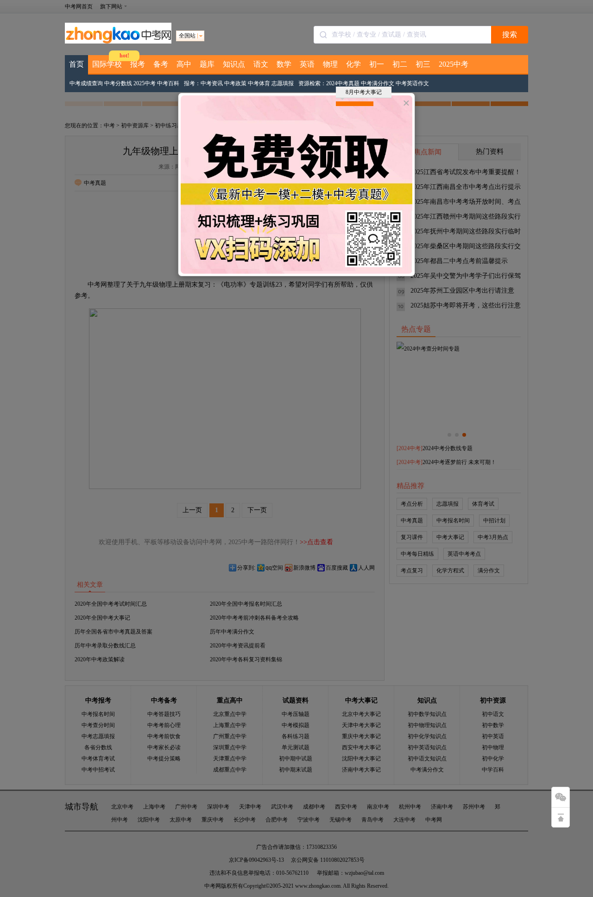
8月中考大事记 (364, 92)
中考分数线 (118, 83)
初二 (399, 64)
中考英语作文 (412, 83)
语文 (260, 64)
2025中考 (453, 64)
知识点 (234, 64)
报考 (137, 64)
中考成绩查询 (86, 83)
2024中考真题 (343, 83)
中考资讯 (212, 83)
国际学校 (107, 64)
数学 (284, 64)
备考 (160, 64)
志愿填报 (282, 83)
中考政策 (235, 83)
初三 (423, 64)
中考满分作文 (377, 83)
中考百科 (168, 83)
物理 (330, 64)
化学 (353, 64)
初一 (376, 64)
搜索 (509, 34)
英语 (307, 64)
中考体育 (259, 83)
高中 (184, 64)
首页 (76, 64)
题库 (207, 64)
